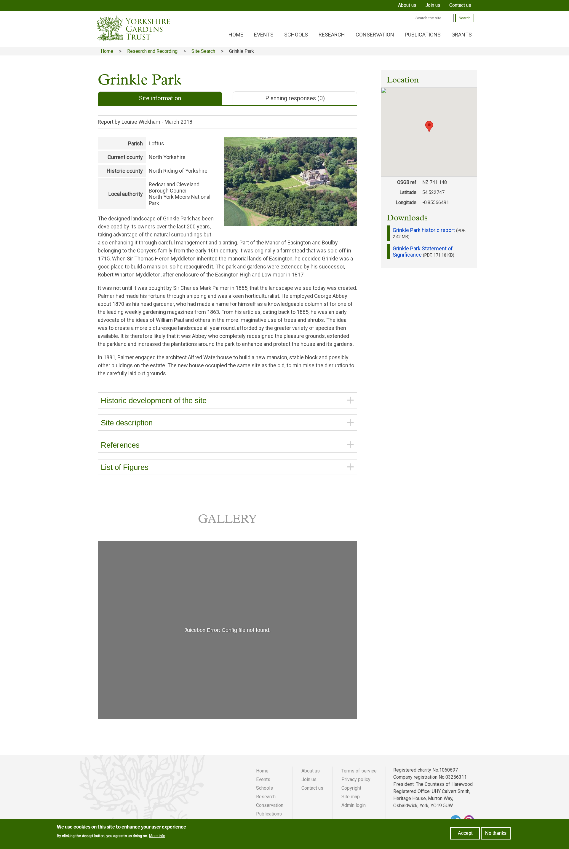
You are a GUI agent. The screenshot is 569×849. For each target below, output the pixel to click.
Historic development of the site (154, 400)
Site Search (203, 51)
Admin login (353, 805)
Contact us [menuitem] (460, 5)
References (120, 445)
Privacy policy (355, 779)
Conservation (375, 34)
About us (310, 771)
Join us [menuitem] (432, 5)
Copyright (351, 788)
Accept (465, 833)
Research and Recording (152, 51)
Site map (350, 796)
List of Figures (124, 467)
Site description (127, 423)
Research (332, 34)
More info (157, 835)
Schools (296, 34)
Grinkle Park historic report (424, 230)
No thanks (495, 833)
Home (235, 34)
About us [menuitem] (407, 5)
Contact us (312, 788)
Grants (461, 34)
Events (264, 34)
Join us (309, 779)
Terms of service (359, 771)
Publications (423, 34)
